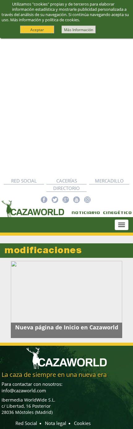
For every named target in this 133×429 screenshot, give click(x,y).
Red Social (24, 181)
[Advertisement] (66, 107)
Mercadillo (109, 181)
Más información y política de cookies (44, 20)
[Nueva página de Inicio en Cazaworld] (66, 299)
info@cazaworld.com (24, 390)
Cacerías (66, 181)
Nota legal (55, 423)
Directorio (66, 188)
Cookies (82, 423)
